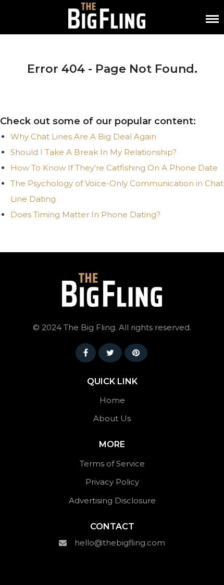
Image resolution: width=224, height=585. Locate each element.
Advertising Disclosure (112, 500)
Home (112, 400)
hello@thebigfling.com (119, 543)
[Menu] (212, 19)
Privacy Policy (112, 482)
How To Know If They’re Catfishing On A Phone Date (114, 168)
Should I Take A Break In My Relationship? (93, 152)
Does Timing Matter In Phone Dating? (85, 214)
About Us (112, 418)
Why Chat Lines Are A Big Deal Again (83, 136)
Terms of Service (112, 464)
